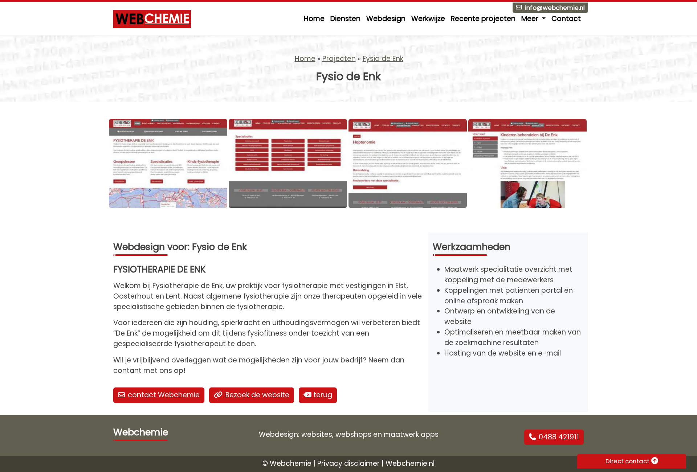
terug (321, 395)
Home (314, 19)
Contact (566, 19)
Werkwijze (428, 19)
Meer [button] (530, 19)
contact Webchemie (164, 395)
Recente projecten (483, 19)
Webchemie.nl (410, 463)
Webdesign (385, 19)
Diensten (345, 19)
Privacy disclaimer (348, 463)
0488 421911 (559, 437)
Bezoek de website (257, 395)
